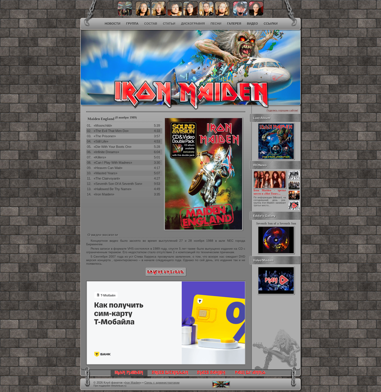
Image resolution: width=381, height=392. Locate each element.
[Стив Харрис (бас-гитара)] (190, 15)
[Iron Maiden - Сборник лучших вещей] (294, 189)
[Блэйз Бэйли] (256, 15)
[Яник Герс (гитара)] (158, 15)
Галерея (234, 23)
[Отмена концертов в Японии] (294, 199)
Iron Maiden (132, 382)
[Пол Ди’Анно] (240, 15)
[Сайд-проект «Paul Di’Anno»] (250, 375)
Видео (252, 23)
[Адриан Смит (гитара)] (222, 15)
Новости (112, 23)
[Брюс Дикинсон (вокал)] (174, 15)
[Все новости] (294, 209)
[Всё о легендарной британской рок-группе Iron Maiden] (159, 58)
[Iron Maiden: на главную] (129, 375)
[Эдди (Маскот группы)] (124, 15)
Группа (132, 23)
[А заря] (276, 280)
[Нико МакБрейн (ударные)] (206, 15)
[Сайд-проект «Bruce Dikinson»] (170, 375)
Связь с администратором (161, 382)
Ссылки (271, 23)
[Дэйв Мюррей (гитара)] (142, 15)
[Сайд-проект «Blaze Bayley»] (211, 375)
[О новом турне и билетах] (294, 179)
